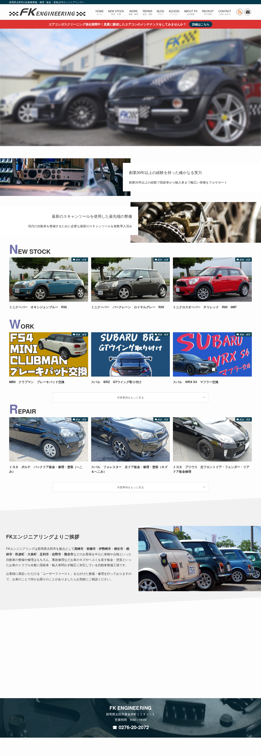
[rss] (240, 12)
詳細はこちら (200, 24)
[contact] (248, 12)
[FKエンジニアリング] (47, 12)
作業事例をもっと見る (130, 397)
